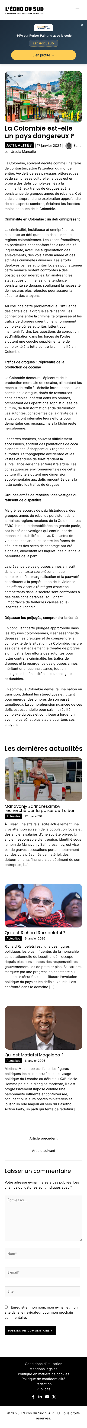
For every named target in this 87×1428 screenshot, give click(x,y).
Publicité (43, 1389)
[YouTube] (47, 1397)
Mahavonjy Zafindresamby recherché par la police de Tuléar (40, 808)
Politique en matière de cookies (43, 1374)
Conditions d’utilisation (43, 1364)
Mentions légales (43, 1369)
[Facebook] (33, 1397)
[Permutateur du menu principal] (77, 10)
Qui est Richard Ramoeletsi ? (35, 933)
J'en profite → (43, 55)
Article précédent (43, 1138)
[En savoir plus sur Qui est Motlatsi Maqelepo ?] (43, 1028)
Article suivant (43, 1151)
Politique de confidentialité (43, 1379)
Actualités (19, 145)
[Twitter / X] (54, 1397)
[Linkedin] (40, 1397)
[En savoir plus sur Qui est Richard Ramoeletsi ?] (43, 905)
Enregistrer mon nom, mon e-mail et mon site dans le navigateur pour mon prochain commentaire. (41, 1312)
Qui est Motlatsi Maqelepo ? (34, 1055)
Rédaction (43, 1384)
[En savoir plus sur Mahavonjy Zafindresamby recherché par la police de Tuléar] (43, 779)
